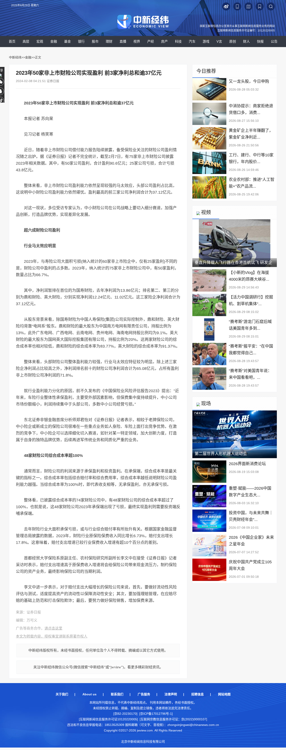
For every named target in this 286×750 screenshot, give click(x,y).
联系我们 (117, 694)
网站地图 (224, 694)
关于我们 (62, 694)
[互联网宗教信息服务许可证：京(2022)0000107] (173, 719)
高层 (26, 41)
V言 (219, 41)
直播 (123, 41)
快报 (260, 41)
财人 (246, 41)
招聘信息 (197, 694)
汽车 (192, 41)
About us (89, 694)
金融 (53, 41)
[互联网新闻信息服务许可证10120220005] (108, 719)
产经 (150, 41)
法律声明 (170, 694)
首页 (12, 41)
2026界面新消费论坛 (247, 464)
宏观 (39, 41)
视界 (136, 41)
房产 (164, 41)
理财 (109, 41)
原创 (232, 41)
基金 (67, 41)
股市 (95, 41)
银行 (81, 41)
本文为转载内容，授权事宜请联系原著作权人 (51, 636)
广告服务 (144, 694)
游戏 (206, 41)
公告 (274, 41)
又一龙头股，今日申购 (249, 81)
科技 (178, 41)
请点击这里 (53, 628)
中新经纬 (15, 57)
